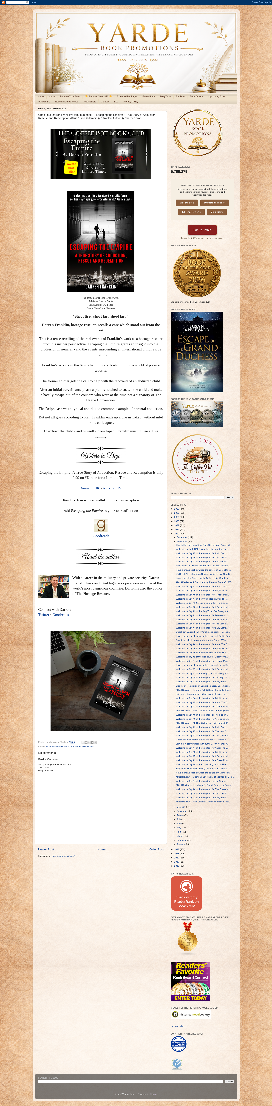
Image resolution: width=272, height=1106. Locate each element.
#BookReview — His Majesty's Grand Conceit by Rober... (204, 785)
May (179, 828)
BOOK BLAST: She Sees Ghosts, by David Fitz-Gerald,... (204, 574)
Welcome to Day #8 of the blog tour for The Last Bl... (202, 557)
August (180, 815)
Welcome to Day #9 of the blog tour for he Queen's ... (202, 619)
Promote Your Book (70, 96)
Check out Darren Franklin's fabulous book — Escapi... (203, 632)
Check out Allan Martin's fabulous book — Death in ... (202, 740)
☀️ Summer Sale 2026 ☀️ (98, 96)
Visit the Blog (187, 203)
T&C (116, 101)
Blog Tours (165, 96)
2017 (177, 858)
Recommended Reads (66, 101)
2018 (177, 853)
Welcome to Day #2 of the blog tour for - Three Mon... (203, 760)
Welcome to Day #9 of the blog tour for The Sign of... (202, 677)
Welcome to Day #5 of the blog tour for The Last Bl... (202, 731)
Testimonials (89, 101)
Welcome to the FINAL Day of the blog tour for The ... (202, 549)
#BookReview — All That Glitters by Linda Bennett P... (202, 723)
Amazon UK (90, 488)
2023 (177, 521)
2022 (177, 525)
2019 (177, 849)
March (180, 836)
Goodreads (101, 536)
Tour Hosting (43, 101)
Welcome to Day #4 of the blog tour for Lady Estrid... (202, 628)
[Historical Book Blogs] (188, 955)
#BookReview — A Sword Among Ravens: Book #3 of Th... (205, 582)
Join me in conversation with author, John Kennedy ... (202, 744)
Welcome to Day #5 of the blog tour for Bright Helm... (202, 648)
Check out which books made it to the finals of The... (202, 640)
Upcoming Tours (216, 96)
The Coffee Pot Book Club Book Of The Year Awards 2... (204, 565)
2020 (177, 534)
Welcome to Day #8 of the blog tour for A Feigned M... (203, 607)
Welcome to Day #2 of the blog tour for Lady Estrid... (202, 727)
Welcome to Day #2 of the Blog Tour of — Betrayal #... (203, 611)
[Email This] (83, 742)
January (181, 844)
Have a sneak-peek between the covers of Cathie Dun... (204, 636)
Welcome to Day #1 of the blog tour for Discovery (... (202, 615)
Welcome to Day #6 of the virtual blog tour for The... (202, 653)
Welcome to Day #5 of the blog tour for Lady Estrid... (202, 553)
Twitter (43, 615)
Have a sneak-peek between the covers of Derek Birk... (203, 570)
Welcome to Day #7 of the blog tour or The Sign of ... (202, 781)
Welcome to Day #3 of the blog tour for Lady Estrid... (202, 681)
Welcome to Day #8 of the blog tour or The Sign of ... (202, 715)
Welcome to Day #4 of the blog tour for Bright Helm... (202, 698)
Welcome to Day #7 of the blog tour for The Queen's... (203, 735)
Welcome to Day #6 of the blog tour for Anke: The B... (202, 644)
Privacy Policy (130, 101)
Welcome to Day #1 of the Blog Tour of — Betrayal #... (203, 673)
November (182, 541)
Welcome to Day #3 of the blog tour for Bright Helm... (202, 752)
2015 (177, 866)
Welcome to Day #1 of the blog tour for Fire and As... (202, 561)
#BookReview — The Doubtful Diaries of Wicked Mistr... (203, 802)
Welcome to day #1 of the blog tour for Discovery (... (202, 657)
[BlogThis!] (86, 742)
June (179, 823)
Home (41, 96)
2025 (177, 513)
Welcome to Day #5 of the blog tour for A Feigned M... (203, 756)
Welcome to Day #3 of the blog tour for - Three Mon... (203, 706)
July (179, 819)
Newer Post (46, 849)
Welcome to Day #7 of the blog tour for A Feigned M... (203, 669)
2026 (177, 509)
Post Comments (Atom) (63, 856)
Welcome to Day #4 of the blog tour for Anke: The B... (202, 748)
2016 (177, 862)
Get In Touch (202, 230)
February (182, 840)
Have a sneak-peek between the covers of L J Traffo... (203, 665)
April (179, 832)
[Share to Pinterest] (95, 742)
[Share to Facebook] (92, 742)
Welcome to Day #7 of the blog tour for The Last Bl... (202, 624)
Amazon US (112, 488)
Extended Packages (127, 96)
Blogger (154, 1094)
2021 (177, 529)
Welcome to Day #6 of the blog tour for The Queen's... (203, 789)
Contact (105, 101)
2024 (177, 517)
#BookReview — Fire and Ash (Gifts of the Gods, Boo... (203, 690)
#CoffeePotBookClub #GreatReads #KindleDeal (70, 746)
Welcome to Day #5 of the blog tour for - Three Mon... (203, 595)
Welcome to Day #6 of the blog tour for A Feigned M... (203, 719)
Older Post (156, 849)
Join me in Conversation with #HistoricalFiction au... (201, 694)
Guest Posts (148, 96)
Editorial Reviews (191, 212)
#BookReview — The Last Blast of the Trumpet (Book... (203, 710)
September (182, 811)
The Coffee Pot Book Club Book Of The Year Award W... (204, 545)
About (52, 96)
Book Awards (197, 96)
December (182, 537)
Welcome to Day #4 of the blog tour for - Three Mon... (203, 661)
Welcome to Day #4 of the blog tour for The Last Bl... (202, 793)
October (181, 807)
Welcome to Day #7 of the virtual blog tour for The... (202, 599)
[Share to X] (89, 742)
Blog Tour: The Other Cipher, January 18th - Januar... (202, 768)
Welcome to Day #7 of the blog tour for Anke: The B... (202, 586)
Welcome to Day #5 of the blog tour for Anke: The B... (202, 702)
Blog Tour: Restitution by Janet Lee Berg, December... (203, 686)
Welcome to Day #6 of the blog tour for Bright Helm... (202, 590)
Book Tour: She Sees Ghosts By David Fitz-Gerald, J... (203, 578)
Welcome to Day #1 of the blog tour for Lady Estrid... (202, 797)
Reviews (180, 96)
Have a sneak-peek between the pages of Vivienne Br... (203, 773)
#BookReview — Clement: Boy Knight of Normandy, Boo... (205, 777)
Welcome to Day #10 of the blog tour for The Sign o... (202, 603)
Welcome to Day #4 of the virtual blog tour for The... (202, 764)
